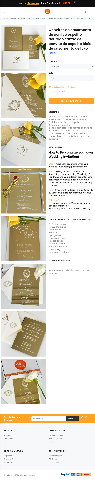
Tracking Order (10, 459)
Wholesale (53, 459)
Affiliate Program (55, 456)
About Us (7, 435)
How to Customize (56, 438)
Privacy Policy (54, 462)
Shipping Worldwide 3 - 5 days (64, 87)
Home (6, 18)
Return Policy (9, 462)
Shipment (8, 456)
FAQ (50, 442)
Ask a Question (59, 92)
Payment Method (56, 435)
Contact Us (8, 438)
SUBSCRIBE (72, 419)
